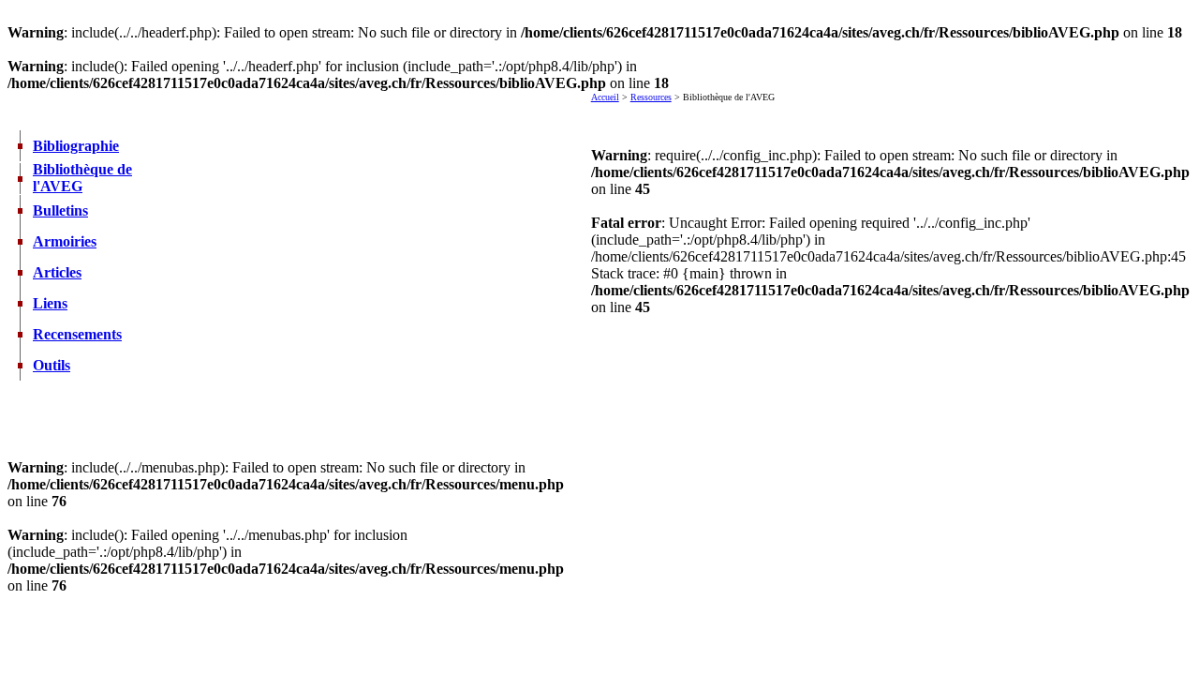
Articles (57, 272)
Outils (51, 365)
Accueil (605, 97)
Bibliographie (76, 146)
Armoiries (64, 241)
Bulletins (60, 210)
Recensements (77, 334)
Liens (50, 303)
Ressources (651, 97)
